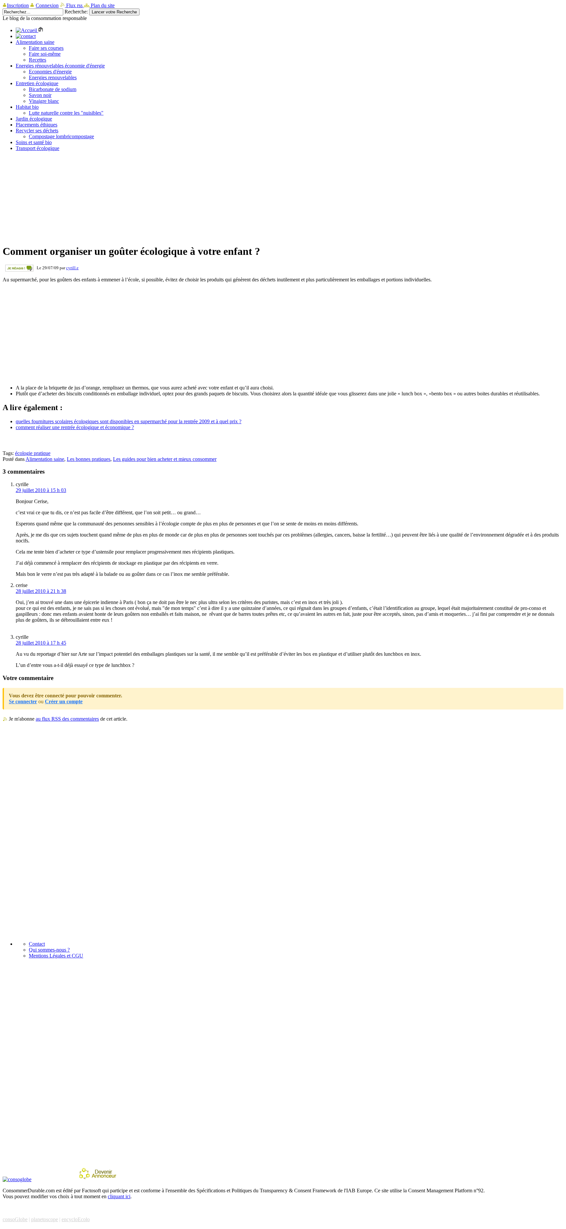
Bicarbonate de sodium (52, 89)
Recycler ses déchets (37, 130)
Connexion (47, 5)
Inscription (18, 5)
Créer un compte (64, 701)
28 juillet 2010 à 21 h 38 (41, 591)
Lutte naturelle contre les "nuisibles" (66, 113)
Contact (37, 944)
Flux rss (74, 5)
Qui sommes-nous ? (49, 950)
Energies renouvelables (53, 77)
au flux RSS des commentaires (67, 719)
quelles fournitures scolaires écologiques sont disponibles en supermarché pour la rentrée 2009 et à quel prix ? (128, 421)
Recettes (37, 60)
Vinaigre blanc (44, 101)
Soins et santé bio (34, 142)
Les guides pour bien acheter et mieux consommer (165, 459)
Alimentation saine (35, 42)
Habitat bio (27, 107)
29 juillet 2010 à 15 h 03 (41, 490)
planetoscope (44, 1219)
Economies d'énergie (50, 71)
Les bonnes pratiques (88, 459)
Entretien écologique (37, 83)
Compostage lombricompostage (61, 136)
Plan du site (102, 5)
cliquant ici (119, 1196)
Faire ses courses (46, 48)
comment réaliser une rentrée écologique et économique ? (75, 427)
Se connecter (23, 701)
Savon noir (40, 95)
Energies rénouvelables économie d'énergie (60, 65)
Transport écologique (37, 148)
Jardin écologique (34, 119)
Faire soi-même (45, 54)
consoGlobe (15, 1219)
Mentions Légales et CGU (56, 955)
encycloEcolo (76, 1219)
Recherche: (76, 11)
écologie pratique (32, 453)
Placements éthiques (36, 124)
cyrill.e (72, 267)
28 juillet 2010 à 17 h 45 (41, 643)
